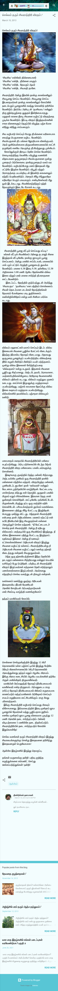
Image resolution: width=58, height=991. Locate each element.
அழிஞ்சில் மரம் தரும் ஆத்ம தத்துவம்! (21, 907)
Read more (50, 898)
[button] (54, 16)
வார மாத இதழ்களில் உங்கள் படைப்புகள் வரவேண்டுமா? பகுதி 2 (22, 941)
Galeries (35, 985)
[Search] (54, 5)
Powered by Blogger (30, 980)
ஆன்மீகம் (13, 784)
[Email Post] (9, 778)
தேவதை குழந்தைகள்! (14, 874)
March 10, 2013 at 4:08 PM (25, 798)
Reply (16, 811)
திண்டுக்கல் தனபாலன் (23, 795)
